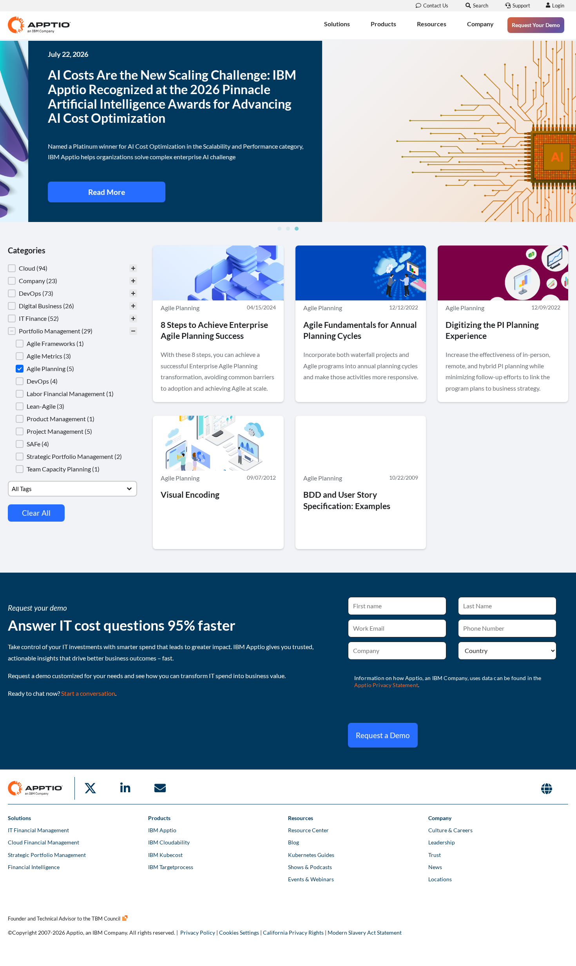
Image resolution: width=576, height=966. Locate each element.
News (435, 867)
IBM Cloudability (169, 842)
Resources (431, 23)
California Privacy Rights (293, 932)
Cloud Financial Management (43, 842)
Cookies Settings (239, 932)
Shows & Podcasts (310, 867)
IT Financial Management (38, 830)
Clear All (36, 512)
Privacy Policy (197, 932)
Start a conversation (88, 693)
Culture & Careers (450, 830)
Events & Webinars (311, 879)
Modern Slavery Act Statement (365, 932)
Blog (293, 842)
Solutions (337, 23)
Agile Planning (180, 307)
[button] (279, 229)
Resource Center (308, 830)
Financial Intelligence (34, 867)
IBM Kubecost (165, 854)
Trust (434, 854)
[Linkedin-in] (125, 788)
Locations (440, 879)
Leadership (441, 842)
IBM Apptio (162, 830)
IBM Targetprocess (170, 867)
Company (480, 23)
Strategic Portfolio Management (47, 854)
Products (383, 23)
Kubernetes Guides (311, 854)
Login (558, 5)
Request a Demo (383, 735)
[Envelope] (160, 788)
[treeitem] (72, 268)
